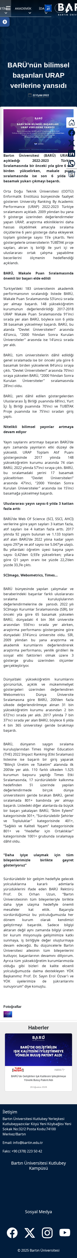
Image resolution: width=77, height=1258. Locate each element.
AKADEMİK (23, 8)
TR (60, 8)
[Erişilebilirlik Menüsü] (5, 22)
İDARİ (43, 8)
